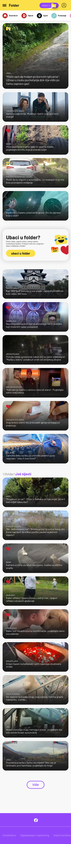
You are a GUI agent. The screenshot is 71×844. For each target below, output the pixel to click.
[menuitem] (64, 5)
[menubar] (64, 5)
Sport (45, 15)
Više (35, 784)
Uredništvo (9, 835)
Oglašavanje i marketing (34, 835)
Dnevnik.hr (13, 15)
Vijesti (30, 15)
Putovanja (62, 15)
